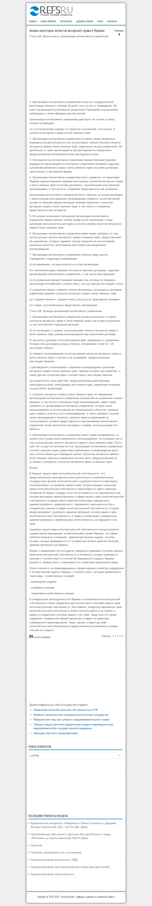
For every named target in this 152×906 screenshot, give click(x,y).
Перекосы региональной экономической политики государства (70, 714)
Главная (32, 21)
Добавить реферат (84, 21)
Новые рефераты (48, 21)
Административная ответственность (52, 874)
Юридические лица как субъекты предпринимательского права (71, 719)
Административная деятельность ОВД (54, 859)
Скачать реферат (42, 637)
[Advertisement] (76, 69)
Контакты (112, 21)
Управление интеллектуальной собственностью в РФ (65, 709)
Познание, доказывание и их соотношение (56, 852)
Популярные (66, 21)
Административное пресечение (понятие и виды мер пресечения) (70, 866)
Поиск (100, 21)
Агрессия (36, 845)
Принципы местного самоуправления (55, 733)
